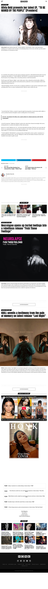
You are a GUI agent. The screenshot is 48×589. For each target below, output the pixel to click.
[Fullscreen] (45, 419)
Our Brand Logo (12, 564)
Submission (42, 564)
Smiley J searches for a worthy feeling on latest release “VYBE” (20, 485)
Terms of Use (21, 564)
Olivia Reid (12, 163)
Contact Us (24, 565)
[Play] (2, 419)
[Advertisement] (24, 100)
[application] (24, 408)
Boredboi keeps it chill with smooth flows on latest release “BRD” (21, 501)
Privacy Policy (35, 564)
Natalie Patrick (10, 174)
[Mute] (43, 419)
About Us (5, 564)
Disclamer (27, 564)
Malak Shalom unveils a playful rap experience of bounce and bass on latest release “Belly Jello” (26, 496)
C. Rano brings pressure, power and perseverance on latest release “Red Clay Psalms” (25, 507)
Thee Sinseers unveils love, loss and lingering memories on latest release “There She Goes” (27, 491)
